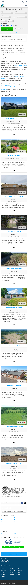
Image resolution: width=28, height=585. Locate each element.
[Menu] (26, 5)
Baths (9, 19)
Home (3, 25)
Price (2, 15)
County (2, 11)
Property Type (4, 23)
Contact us (4, 89)
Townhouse (14, 25)
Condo (8, 25)
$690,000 (22, 114)
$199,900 (21, 381)
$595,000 (21, 151)
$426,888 (22, 228)
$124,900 (22, 459)
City (16, 11)
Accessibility (3, 583)
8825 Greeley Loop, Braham (14, 155)
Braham (15, 522)
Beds (2, 19)
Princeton (16, 517)
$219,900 (21, 342)
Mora (2, 526)
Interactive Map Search (20, 65)
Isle (14, 528)
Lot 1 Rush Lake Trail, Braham (14, 463)
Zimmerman (16, 519)
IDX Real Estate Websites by (7, 582)
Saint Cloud (3, 522)
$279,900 (22, 304)
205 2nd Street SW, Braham (14, 385)
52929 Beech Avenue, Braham (14, 118)
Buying (2, 533)
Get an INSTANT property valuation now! (12, 86)
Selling (15, 533)
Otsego (2, 524)
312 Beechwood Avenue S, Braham (14, 196)
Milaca (2, 517)
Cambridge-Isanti (4, 528)
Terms (9, 583)
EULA (17, 33)
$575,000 (22, 193)
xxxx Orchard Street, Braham (14, 346)
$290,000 (22, 264)
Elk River (16, 524)
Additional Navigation (14, 554)
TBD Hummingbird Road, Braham (14, 426)
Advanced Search (19, 29)
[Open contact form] (26, 1)
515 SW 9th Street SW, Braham (14, 307)
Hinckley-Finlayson (18, 526)
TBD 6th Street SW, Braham (14, 231)
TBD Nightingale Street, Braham (14, 268)
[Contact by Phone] (23, 1)
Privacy (13, 583)
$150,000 (21, 423)
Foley (2, 519)
